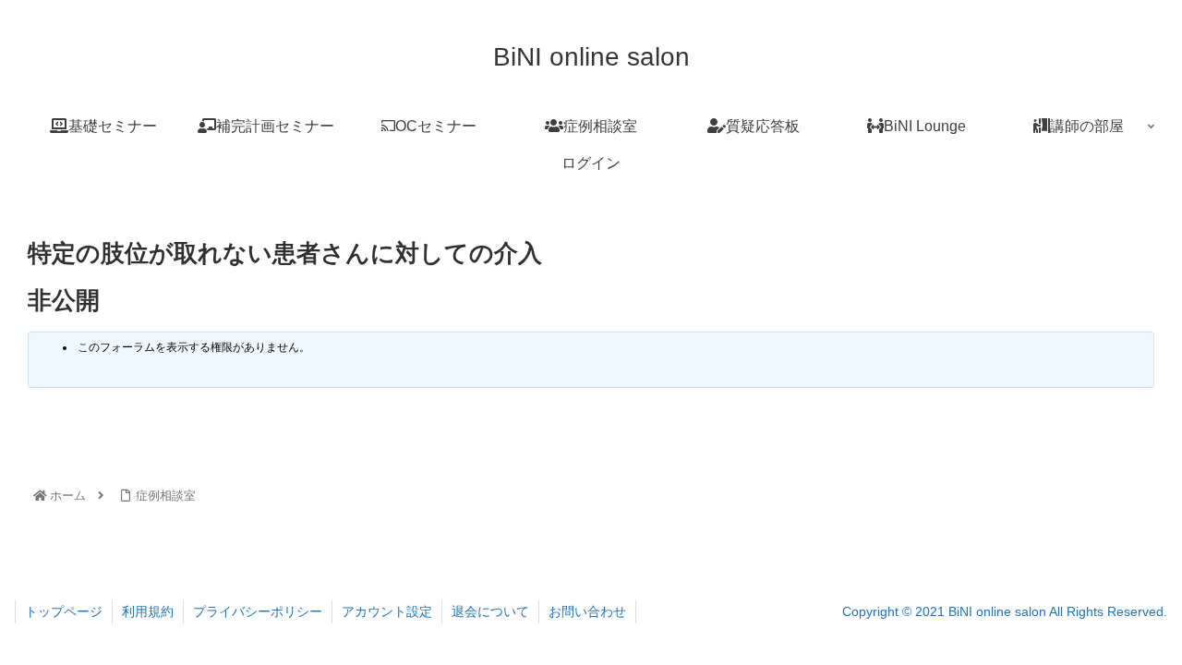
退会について (490, 611)
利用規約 (148, 611)
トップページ (64, 611)
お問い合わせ (587, 611)
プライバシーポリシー (257, 611)
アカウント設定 (387, 611)
